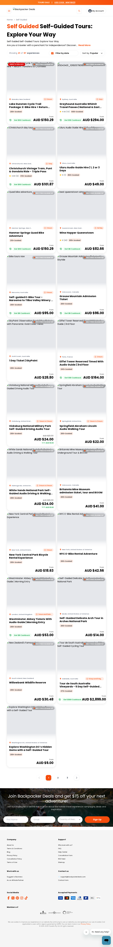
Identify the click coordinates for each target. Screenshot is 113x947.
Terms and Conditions (61, 826)
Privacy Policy (77, 826)
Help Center (62, 852)
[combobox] (68, 819)
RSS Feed (61, 859)
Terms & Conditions (14, 848)
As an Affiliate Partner (15, 880)
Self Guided (21, 19)
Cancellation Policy (14, 859)
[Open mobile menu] (9, 11)
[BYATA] (43, 912)
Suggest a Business (14, 877)
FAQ (59, 848)
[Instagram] (21, 898)
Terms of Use (12, 862)
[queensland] (68, 912)
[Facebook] (8, 898)
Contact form (63, 880)
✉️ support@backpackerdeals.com (72, 877)
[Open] (80, 820)
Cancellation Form (65, 855)
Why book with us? (65, 845)
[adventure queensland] (54, 912)
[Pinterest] (17, 898)
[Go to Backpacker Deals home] (24, 11)
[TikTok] (26, 898)
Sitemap (61, 862)
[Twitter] (13, 898)
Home (10, 19)
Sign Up (97, 819)
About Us (10, 845)
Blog (8, 852)
